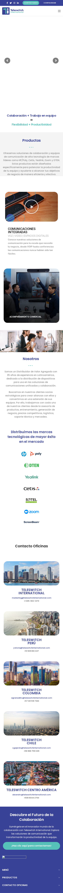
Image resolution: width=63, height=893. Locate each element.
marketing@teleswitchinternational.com (31, 597)
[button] (31, 206)
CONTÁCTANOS (31, 3)
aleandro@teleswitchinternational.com (31, 794)
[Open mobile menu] (59, 11)
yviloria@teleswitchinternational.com (31, 647)
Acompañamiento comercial (31, 298)
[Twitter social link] (11, 3)
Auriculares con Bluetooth (31, 293)
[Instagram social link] (14, 3)
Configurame (50, 3)
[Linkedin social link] (18, 3)
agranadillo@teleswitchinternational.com (31, 697)
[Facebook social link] (7, 3)
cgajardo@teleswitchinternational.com (31, 747)
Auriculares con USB (31, 289)
